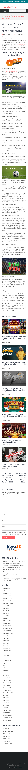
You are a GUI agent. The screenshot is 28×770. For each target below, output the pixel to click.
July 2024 (6, 638)
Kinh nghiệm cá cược (9, 731)
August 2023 (6, 665)
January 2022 (7, 712)
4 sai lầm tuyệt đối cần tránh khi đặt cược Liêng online (13, 465)
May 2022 (6, 702)
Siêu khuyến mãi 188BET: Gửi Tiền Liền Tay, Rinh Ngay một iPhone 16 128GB (7, 478)
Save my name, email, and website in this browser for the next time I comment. (14, 533)
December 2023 (7, 655)
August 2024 (6, 635)
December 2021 (7, 715)
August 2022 (6, 695)
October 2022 (7, 690)
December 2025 (7, 596)
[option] (16, 1)
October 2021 (7, 720)
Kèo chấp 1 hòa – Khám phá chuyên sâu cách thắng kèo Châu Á (21, 478)
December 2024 (7, 625)
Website (4, 526)
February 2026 (7, 591)
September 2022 (8, 693)
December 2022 (7, 685)
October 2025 (7, 601)
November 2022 (7, 688)
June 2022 (6, 700)
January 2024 (7, 653)
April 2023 (6, 675)
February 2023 (7, 680)
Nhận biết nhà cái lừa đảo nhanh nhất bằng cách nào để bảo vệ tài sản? (14, 364)
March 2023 (6, 678)
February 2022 (7, 710)
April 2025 (6, 615)
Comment (5, 496)
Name (4, 514)
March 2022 (6, 707)
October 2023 (7, 660)
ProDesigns (18, 767)
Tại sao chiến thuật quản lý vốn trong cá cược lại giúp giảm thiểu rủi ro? (13, 390)
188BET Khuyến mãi (8, 728)
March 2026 (6, 588)
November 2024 (7, 628)
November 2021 (7, 717)
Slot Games (6, 736)
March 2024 (6, 648)
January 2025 (7, 623)
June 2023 (6, 670)
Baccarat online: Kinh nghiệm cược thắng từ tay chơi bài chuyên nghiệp (14, 416)
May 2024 (6, 643)
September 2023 (8, 663)
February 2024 (7, 650)
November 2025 (7, 598)
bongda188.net (9, 7)
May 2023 (6, 673)
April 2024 (6, 645)
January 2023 (7, 683)
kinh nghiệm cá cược (11, 71)
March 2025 (6, 618)
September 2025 (8, 603)
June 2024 (6, 640)
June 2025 (6, 611)
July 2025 (6, 608)
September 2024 (8, 633)
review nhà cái (21, 44)
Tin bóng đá (6, 741)
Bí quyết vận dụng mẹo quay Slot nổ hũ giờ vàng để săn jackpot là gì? (14, 338)
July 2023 (6, 668)
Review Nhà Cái (7, 733)
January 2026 (7, 593)
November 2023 (7, 658)
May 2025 (6, 613)
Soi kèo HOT (6, 738)
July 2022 (6, 697)
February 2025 (7, 620)
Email (4, 520)
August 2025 (6, 606)
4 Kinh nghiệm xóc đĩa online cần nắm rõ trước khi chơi (13, 441)
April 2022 (6, 705)
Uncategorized (7, 743)
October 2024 (7, 630)
